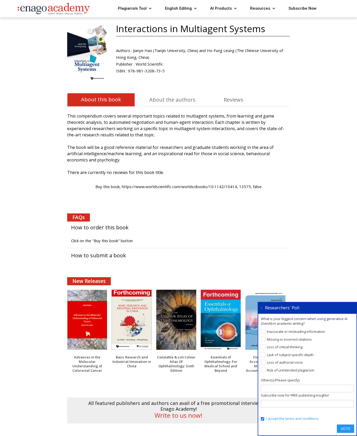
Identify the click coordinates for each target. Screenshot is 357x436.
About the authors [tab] (172, 99)
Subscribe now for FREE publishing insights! (295, 395)
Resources (260, 8)
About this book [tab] (101, 99)
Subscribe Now (302, 8)
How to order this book (100, 227)
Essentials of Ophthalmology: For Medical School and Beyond (220, 364)
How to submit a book (98, 255)
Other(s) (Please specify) (280, 380)
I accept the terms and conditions (292, 418)
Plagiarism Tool (132, 8)
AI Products (221, 8)
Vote (345, 428)
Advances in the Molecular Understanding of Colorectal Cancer (87, 364)
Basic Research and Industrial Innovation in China (131, 361)
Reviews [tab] (233, 99)
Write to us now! (178, 415)
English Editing (178, 8)
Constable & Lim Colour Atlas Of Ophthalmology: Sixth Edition (176, 364)
